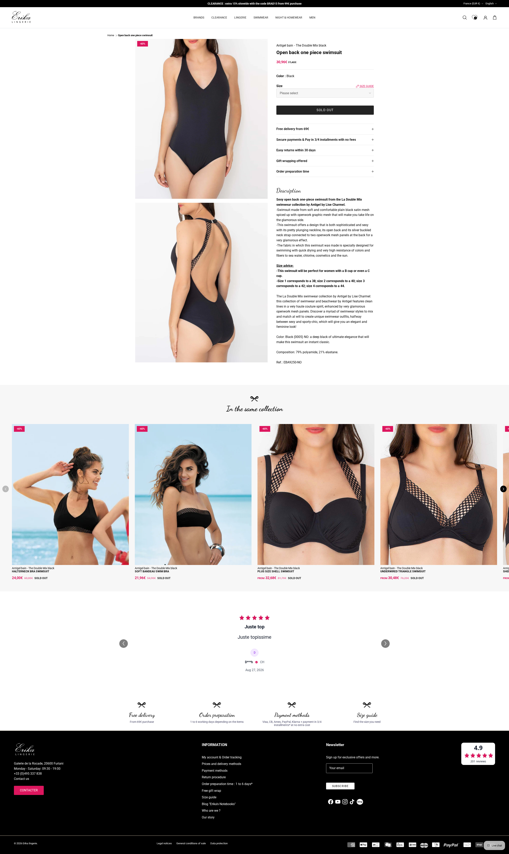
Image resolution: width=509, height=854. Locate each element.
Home (110, 35)
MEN (312, 17)
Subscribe (340, 786)
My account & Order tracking (222, 757)
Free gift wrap (211, 791)
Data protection (219, 843)
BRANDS (198, 17)
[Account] (484, 18)
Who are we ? (211, 810)
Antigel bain (284, 45)
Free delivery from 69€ (292, 129)
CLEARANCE (219, 17)
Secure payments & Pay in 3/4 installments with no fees (316, 140)
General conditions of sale (191, 843)
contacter (29, 790)
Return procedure (214, 777)
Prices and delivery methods (221, 764)
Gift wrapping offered (291, 161)
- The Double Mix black (310, 45)
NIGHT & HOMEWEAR (288, 17)
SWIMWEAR (261, 17)
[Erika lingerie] (21, 17)
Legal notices (164, 843)
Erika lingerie (30, 843)
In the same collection (254, 408)
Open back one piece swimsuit (135, 35)
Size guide (366, 86)
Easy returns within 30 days (296, 150)
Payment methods (214, 770)
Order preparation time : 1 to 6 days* (227, 784)
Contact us (21, 779)
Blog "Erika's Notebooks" (219, 804)
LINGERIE (240, 17)
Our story (208, 817)
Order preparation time (292, 171)
